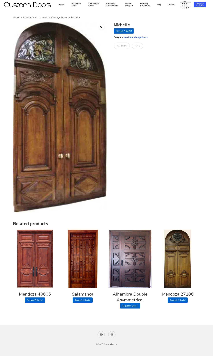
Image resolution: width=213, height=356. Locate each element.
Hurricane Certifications (112, 5)
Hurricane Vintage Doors (54, 17)
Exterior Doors (30, 17)
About (61, 5)
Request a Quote (200, 5)
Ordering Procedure (145, 5)
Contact (171, 5)
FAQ (159, 5)
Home (16, 17)
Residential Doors (76, 5)
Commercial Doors (93, 5)
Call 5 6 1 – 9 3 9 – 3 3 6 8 (185, 5)
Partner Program (129, 5)
